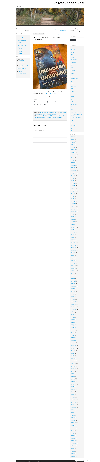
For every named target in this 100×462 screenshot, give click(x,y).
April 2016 (73, 337)
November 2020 (73, 247)
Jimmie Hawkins (49, 117)
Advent (41, 112)
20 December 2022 (37, 29)
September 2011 (73, 427)
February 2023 (73, 203)
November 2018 (73, 286)
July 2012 (72, 410)
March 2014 (73, 378)
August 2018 (73, 291)
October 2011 (73, 425)
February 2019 (73, 281)
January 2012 (73, 420)
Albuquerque (73, 49)
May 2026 (72, 141)
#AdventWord (42, 115)
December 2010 (73, 440)
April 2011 (73, 435)
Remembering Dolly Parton (22, 40)
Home (19, 6)
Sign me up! (73, 39)
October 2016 (73, 327)
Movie (72, 93)
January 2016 (73, 342)
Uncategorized (73, 125)
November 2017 (73, 306)
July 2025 (72, 157)
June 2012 (72, 412)
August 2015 (73, 350)
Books (72, 54)
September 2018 (73, 289)
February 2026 (73, 146)
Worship (72, 128)
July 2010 (72, 446)
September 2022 (73, 211)
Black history (60, 115)
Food (72, 71)
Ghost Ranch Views (74, 78)
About (25, 6)
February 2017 (73, 320)
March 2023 (73, 201)
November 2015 (73, 345)
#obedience (55, 115)
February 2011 (73, 436)
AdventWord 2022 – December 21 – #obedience (46, 38)
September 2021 (73, 231)
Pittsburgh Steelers (74, 104)
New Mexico (73, 98)
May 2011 (72, 433)
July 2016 (72, 332)
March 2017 (73, 319)
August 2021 (73, 232)
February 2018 (73, 301)
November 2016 (73, 325)
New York (72, 99)
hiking (72, 83)
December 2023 (73, 188)
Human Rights (38, 114)
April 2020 (73, 258)
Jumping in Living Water (22, 68)
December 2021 (73, 226)
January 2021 (73, 244)
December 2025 (73, 149)
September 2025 (73, 154)
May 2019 (72, 276)
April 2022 (73, 219)
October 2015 (73, 347)
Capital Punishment (74, 55)
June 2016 (72, 333)
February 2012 (73, 418)
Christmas (72, 57)
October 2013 (73, 386)
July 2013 (72, 391)
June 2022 (72, 216)
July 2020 (72, 253)
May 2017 (72, 316)
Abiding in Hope (21, 60)
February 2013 (73, 399)
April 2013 (73, 396)
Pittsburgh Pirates (74, 102)
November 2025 (73, 150)
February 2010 (73, 454)
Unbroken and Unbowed (51, 93)
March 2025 (73, 163)
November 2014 (73, 365)
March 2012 (73, 417)
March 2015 (73, 358)
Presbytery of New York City (76, 117)
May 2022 (72, 217)
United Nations (73, 127)
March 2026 (73, 144)
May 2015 (72, 355)
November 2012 (73, 404)
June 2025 (72, 159)
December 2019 (73, 265)
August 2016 (73, 330)
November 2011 (73, 423)
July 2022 (72, 214)
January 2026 (73, 147)
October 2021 (73, 229)
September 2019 (73, 270)
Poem (72, 109)
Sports (72, 120)
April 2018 (73, 298)
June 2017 (72, 314)
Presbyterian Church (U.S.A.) (50, 114)
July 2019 (72, 273)
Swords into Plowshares (22, 73)
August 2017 (73, 311)
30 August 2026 (20, 36)
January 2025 (73, 167)
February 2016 (73, 340)
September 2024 (73, 173)
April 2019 (73, 278)
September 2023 (73, 191)
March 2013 (73, 397)
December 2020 (73, 245)
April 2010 (73, 451)
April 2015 (73, 356)
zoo (71, 130)
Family (72, 67)
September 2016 (73, 329)
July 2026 (72, 137)
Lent (72, 89)
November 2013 (73, 384)
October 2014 (73, 366)
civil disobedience (42, 117)
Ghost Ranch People (74, 76)
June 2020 (72, 255)
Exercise (72, 65)
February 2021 (73, 242)
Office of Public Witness (57, 117)
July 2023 (72, 195)
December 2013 (73, 383)
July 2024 (72, 177)
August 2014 (73, 369)
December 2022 (73, 206)
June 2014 (72, 373)
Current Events (51, 112)
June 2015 (72, 353)
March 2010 (73, 453)
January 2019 (73, 283)
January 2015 (73, 361)
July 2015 (72, 351)
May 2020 (72, 257)
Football (72, 73)
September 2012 (73, 407)
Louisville (72, 91)
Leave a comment (63, 112)
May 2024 (72, 180)
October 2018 (73, 288)
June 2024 (72, 178)
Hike (72, 81)
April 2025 (73, 162)
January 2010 (73, 456)
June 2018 (72, 294)
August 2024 (73, 175)
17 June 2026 (20, 53)
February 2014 (73, 379)
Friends (55, 112)
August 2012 (73, 409)
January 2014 (73, 381)
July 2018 (72, 293)
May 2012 (72, 414)
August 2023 (73, 193)
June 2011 (72, 432)
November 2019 (73, 266)
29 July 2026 (20, 42)
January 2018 (73, 302)
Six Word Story (73, 118)
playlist (72, 107)
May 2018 (72, 296)
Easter (72, 64)
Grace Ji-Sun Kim (21, 63)
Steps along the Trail (22, 69)
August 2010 (73, 445)
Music (72, 94)
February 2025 (73, 165)
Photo (42, 114)
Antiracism (45, 112)
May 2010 (72, 450)
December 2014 (73, 363)
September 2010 (73, 443)
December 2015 (73, 343)
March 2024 (73, 183)
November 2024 (73, 170)
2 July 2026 (19, 43)
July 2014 (72, 371)
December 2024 (73, 168)
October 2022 (73, 209)
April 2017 (73, 317)
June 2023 (72, 196)
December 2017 (73, 304)
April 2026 (73, 142)
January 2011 (73, 438)
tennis (72, 122)
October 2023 (73, 190)
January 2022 (73, 224)
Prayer (72, 111)
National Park (73, 96)
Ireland (72, 88)
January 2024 (73, 186)
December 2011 (73, 422)
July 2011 (72, 430)
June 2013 (72, 392)
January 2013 (73, 401)
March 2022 (73, 221)
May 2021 (72, 237)
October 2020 (73, 248)
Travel (72, 123)
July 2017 (72, 312)
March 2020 (73, 260)
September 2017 (73, 309)
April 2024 (73, 181)
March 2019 (73, 280)
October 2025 (73, 152)
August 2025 (73, 155)
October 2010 (73, 441)
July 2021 (72, 234)
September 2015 (73, 348)
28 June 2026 (20, 49)
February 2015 (73, 360)
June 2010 (72, 448)
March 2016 (73, 338)
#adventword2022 (48, 115)
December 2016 (73, 324)
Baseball (72, 52)
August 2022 (73, 213)
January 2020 (73, 263)
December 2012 (73, 402)
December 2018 (73, 284)
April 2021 (73, 239)
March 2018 (73, 299)
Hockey (72, 84)
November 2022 (73, 208)
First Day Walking (21, 62)
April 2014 (73, 376)
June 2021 (72, 235)
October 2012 (73, 405)
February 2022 (73, 222)
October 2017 (73, 307)
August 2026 (73, 136)
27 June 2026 (20, 51)
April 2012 (73, 415)
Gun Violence (73, 80)
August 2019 (73, 271)
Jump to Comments (62, 34)
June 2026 (72, 139)
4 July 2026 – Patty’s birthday (22, 45)
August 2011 (73, 428)
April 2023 (73, 199)
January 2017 (73, 322)
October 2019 (73, 268)
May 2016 (72, 335)
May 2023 (72, 198)
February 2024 (73, 185)
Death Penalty (73, 62)
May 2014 (72, 374)
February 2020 (73, 262)
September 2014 (73, 368)
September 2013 (73, 387)
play (71, 106)
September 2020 (73, 250)
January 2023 (73, 204)
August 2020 (73, 252)
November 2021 (73, 227)
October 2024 (73, 172)
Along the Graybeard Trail (68, 2)
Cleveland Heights (74, 59)
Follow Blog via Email (75, 29)
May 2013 (72, 394)
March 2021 (73, 240)
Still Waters (20, 71)
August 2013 (73, 389)
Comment (62, 140)
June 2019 (72, 275)
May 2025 (72, 160)
